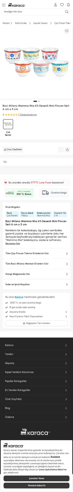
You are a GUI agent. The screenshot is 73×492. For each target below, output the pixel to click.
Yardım (9, 354)
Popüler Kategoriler (16, 381)
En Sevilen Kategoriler (17, 390)
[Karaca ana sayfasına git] (35, 432)
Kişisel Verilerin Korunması (19, 372)
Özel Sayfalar (13, 399)
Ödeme (9, 417)
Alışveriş (9, 363)
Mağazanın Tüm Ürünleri (38, 323)
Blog (7, 408)
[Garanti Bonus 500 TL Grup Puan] (19, 192)
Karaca (9, 345)
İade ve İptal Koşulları (17, 284)
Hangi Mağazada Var (17, 274)
